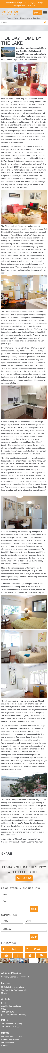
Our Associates (7, 1042)
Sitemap (4, 1045)
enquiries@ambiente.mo (11, 1006)
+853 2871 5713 (7, 1011)
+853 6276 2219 (7, 1026)
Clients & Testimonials (10, 1039)
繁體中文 (37, 12)
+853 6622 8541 (7, 1023)
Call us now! (24, 878)
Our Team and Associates (11, 1036)
